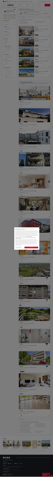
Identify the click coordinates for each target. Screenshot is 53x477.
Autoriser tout (31, 247)
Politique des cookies (29, 236)
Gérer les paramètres (18, 247)
